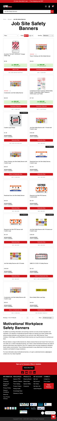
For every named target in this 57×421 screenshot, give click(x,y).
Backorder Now (16, 140)
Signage (10, 19)
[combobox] (28, 11)
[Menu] (46, 6)
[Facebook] (22, 372)
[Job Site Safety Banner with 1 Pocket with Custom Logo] (41, 120)
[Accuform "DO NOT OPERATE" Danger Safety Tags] (15, 46)
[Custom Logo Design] (15, 120)
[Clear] (49, 11)
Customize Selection (41, 69)
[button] (24, 317)
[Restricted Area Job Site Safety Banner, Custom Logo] (41, 154)
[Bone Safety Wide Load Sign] (41, 289)
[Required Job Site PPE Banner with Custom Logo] (15, 222)
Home (4, 19)
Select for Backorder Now (15, 174)
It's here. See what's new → (21, 1)
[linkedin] (34, 372)
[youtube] (26, 372)
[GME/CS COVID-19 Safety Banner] (41, 255)
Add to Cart (16, 69)
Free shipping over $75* (36, 1)
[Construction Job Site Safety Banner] (15, 83)
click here (48, 352)
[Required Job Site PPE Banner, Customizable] (41, 188)
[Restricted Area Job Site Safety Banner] (15, 188)
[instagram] (30, 372)
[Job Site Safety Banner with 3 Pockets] (15, 255)
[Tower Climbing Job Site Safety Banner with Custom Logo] (15, 154)
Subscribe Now (28, 368)
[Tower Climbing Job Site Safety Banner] (41, 46)
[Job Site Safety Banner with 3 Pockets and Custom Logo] (41, 222)
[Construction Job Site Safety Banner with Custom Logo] (15, 289)
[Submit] (52, 11)
